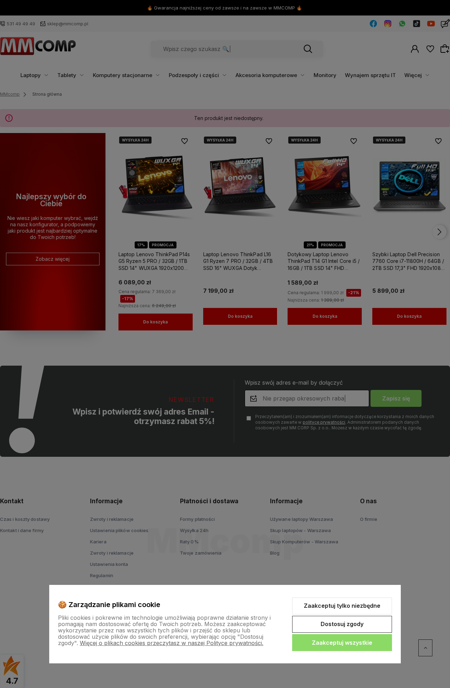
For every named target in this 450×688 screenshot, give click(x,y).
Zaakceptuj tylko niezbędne (342, 605)
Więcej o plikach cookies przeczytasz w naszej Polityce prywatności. (171, 642)
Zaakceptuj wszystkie (342, 642)
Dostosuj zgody (342, 623)
